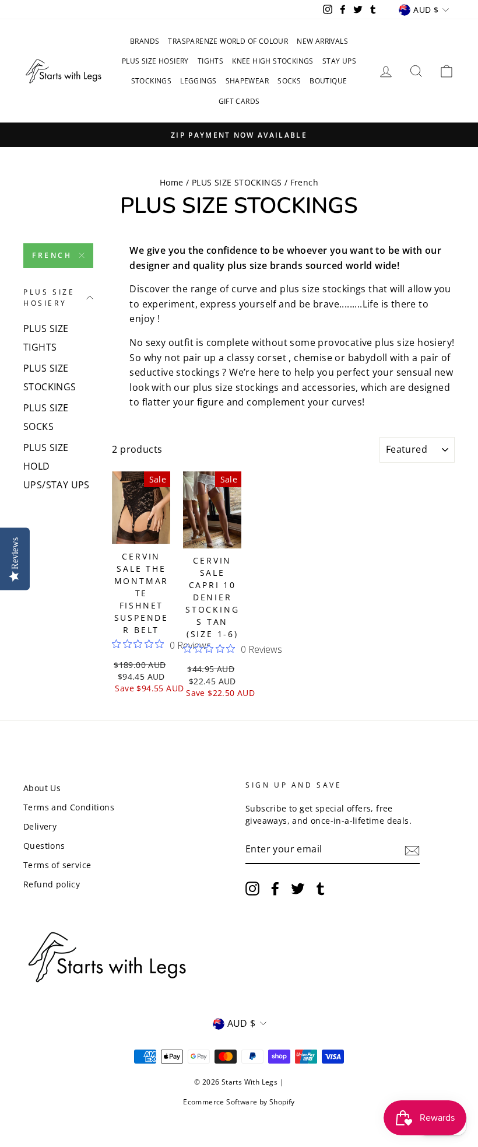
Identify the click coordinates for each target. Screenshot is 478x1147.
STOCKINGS (151, 81)
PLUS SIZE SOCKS (46, 417)
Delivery (40, 826)
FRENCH (52, 255)
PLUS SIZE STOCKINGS (237, 182)
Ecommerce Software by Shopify (239, 1102)
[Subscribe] (412, 850)
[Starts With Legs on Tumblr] (321, 889)
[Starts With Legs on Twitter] (298, 889)
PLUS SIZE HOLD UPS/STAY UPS (56, 466)
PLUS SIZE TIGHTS (46, 338)
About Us (42, 787)
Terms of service (57, 864)
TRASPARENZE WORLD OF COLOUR (228, 41)
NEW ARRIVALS (322, 41)
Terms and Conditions (68, 807)
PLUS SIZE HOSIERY (155, 61)
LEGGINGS (198, 81)
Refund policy (51, 884)
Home (172, 182)
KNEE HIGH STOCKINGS (273, 61)
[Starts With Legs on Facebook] (275, 889)
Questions (44, 845)
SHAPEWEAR (247, 81)
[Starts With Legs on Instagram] (252, 889)
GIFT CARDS (239, 101)
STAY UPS (339, 61)
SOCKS (289, 81)
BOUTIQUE (328, 81)
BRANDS (144, 41)
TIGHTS (210, 61)
